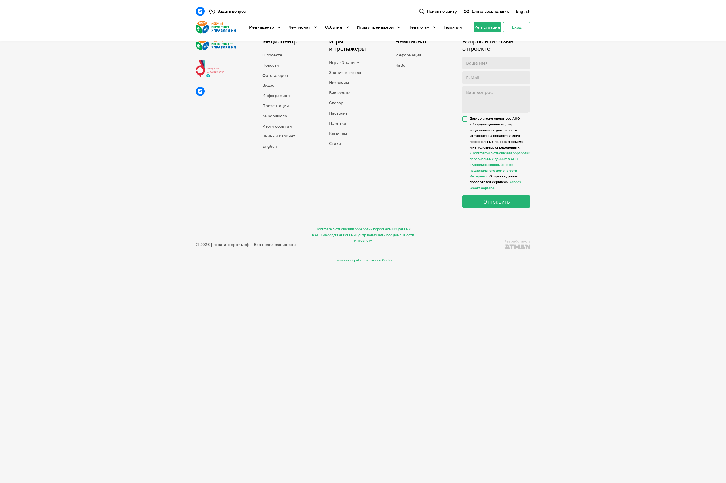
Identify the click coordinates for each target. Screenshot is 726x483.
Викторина (340, 92)
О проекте (272, 54)
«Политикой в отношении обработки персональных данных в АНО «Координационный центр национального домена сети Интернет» (500, 164)
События (333, 27)
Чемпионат (299, 27)
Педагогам (418, 27)
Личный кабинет (278, 136)
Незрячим (452, 27)
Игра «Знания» (344, 62)
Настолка (338, 113)
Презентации (275, 105)
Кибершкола (274, 115)
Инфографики (276, 95)
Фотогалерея (275, 75)
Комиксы (338, 133)
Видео (268, 85)
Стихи (335, 143)
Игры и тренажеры (375, 27)
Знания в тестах (345, 72)
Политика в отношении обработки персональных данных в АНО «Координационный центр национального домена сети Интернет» (363, 235)
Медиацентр (261, 27)
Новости (270, 65)
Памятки (337, 123)
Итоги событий (277, 126)
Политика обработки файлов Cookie (363, 260)
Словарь (337, 102)
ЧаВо (400, 65)
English (523, 11)
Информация (408, 54)
